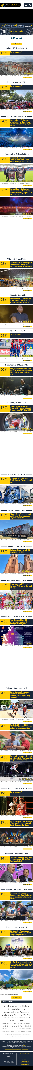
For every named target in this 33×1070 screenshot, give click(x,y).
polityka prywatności (18, 1047)
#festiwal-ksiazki (25, 1018)
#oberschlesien (17, 1029)
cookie (24, 1045)
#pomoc (19, 1036)
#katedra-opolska (19, 1015)
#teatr (23, 1028)
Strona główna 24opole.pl (25, 1053)
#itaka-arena (7, 1015)
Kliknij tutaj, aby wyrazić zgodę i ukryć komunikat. (16, 1049)
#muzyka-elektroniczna (10, 1023)
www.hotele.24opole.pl (25, 1055)
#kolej (6, 1034)
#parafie (21, 1020)
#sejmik (20, 1034)
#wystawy (28, 1031)
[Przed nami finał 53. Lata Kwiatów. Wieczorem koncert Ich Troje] (16, 599)
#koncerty (20, 1009)
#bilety (28, 1015)
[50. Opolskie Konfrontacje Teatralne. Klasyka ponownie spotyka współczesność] (16, 946)
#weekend (24, 1012)
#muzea (23, 1031)
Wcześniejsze (16, 997)
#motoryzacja (15, 1026)
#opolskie (23, 1023)
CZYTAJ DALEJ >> (27, 77)
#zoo (3, 1034)
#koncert (20, 24)
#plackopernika (7, 1029)
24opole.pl (3, 24)
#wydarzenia (15, 1006)
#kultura (25, 1006)
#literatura (28, 1028)
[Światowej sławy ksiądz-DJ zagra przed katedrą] (16, 563)
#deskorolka (13, 1018)
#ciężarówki (6, 1026)
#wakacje (24, 1034)
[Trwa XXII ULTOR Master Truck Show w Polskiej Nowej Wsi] (16, 494)
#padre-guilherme (12, 1012)
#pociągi (10, 1034)
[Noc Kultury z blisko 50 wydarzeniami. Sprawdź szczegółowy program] (16, 635)
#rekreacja (13, 1020)
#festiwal (23, 1026)
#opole (7, 1006)
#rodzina (29, 1034)
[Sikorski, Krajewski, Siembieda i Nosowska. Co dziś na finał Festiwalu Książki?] (16, 873)
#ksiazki (15, 1031)
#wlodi (28, 1026)
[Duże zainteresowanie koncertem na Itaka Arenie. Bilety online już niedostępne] (16, 173)
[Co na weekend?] (16, 65)
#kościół (14, 1036)
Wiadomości (12, 24)
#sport (28, 1023)
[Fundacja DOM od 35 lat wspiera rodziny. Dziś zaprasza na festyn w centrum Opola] (16, 740)
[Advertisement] (16, 239)
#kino (19, 1031)
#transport (15, 1034)
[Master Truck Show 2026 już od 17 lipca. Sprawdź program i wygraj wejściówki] (16, 529)
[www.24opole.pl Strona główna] (10, 6)
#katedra (6, 1018)
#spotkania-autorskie (7, 1031)
